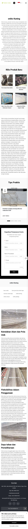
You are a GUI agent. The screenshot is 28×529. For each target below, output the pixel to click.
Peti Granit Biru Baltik (7, 88)
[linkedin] (18, 503)
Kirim (14, 272)
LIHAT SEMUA (6, 215)
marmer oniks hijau (8, 293)
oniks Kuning (19, 293)
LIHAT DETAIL (7, 80)
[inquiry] (26, 258)
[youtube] (10, 503)
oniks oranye (7, 296)
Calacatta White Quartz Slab (21, 107)
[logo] (6, 3)
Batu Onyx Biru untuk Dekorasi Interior (7, 107)
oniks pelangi (16, 296)
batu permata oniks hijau (18, 290)
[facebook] (14, 503)
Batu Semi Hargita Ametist (21, 88)
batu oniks (6, 290)
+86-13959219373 (15, 490)
